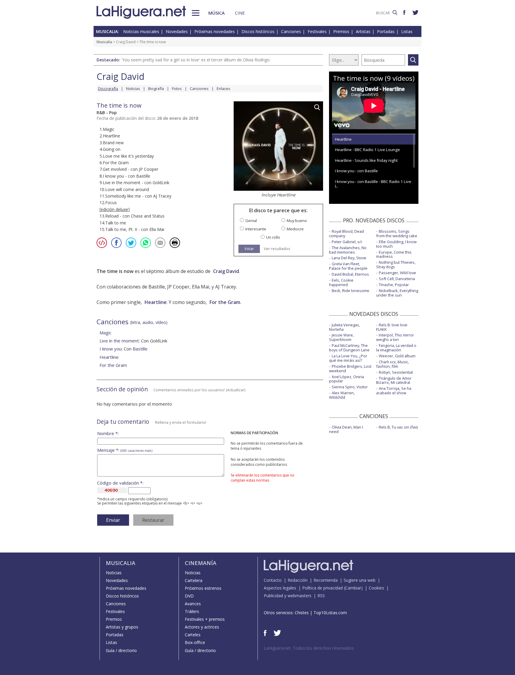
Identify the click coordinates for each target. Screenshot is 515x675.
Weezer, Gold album (397, 356)
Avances (193, 603)
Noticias (133, 88)
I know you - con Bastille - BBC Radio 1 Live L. (373, 184)
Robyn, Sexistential (396, 372)
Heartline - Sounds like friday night (366, 160)
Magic (105, 333)
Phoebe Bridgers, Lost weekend (350, 368)
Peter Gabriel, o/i (347, 241)
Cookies (376, 588)
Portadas (386, 31)
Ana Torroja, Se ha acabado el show (393, 390)
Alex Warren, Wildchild (342, 395)
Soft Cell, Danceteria (397, 278)
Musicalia (104, 41)
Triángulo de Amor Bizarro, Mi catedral (394, 380)
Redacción (298, 580)
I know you (111, 349)
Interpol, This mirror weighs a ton (395, 337)
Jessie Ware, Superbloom (341, 337)
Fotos (177, 88)
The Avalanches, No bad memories (348, 250)
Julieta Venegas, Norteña (344, 327)
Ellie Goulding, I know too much (396, 244)
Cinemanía (200, 563)
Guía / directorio (121, 650)
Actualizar (235, 389)
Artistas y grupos (122, 627)
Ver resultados (277, 248)
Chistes (302, 612)
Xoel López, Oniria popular (346, 379)
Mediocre (295, 229)
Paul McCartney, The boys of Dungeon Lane (349, 348)
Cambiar (353, 588)
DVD (189, 596)
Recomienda (326, 580)
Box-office (195, 642)
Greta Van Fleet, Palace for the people (348, 266)
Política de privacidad (322, 588)
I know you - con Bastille (356, 170)
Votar (249, 248)
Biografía (156, 88)
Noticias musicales (141, 31)
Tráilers (192, 611)
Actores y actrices (202, 627)
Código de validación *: (120, 482)
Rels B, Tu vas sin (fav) (398, 427)
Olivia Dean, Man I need (346, 429)
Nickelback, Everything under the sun (397, 293)
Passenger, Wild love (397, 272)
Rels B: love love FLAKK (391, 327)
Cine (240, 13)
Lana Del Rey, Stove (349, 257)
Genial (251, 220)
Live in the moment (119, 341)
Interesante (255, 229)
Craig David (126, 41)
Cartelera (193, 580)
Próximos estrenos (203, 588)
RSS (321, 595)
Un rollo (273, 237)
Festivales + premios (205, 619)
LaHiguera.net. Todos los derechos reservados (309, 648)
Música (216, 13)
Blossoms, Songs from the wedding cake (396, 233)
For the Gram (225, 302)
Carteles (193, 634)
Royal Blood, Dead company (346, 233)
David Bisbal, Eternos (350, 274)
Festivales (317, 31)
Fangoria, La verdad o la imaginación (396, 348)
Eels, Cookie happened (341, 282)
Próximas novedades (214, 31)
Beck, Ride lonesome (350, 290)
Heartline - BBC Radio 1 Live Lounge (367, 149)
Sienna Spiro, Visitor (350, 387)
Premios (341, 31)
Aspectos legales (280, 588)
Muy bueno (297, 220)
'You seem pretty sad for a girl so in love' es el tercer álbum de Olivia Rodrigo (195, 60)
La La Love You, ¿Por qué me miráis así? (348, 358)
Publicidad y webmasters (287, 595)
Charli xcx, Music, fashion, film (392, 364)
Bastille (140, 349)
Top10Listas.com (330, 612)
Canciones (291, 31)
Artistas (363, 31)
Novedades (177, 31)
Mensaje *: (124, 450)
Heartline (156, 302)
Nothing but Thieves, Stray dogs (395, 264)
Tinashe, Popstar (394, 284)
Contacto (273, 580)
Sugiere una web (360, 580)
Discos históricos (257, 31)
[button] (195, 13)
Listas (406, 31)
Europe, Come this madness (394, 254)
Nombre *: (108, 433)
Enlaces (223, 88)
